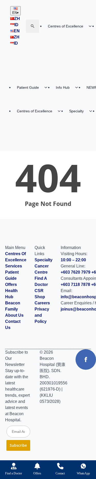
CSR (39, 290)
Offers (11, 284)
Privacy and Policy (42, 315)
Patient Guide (28, 87)
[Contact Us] (60, 466)
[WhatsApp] (83, 466)
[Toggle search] (32, 26)
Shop (40, 297)
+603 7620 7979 (75, 272)
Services (13, 266)
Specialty (76, 111)
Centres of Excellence (65, 26)
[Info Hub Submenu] (78, 87)
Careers (42, 303)
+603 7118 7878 (75, 284)
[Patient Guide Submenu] (47, 87)
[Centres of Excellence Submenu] (61, 111)
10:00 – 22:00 (73, 260)
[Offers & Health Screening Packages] (37, 466)
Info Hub (63, 87)
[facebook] (86, 359)
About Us (14, 315)
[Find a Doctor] (13, 466)
